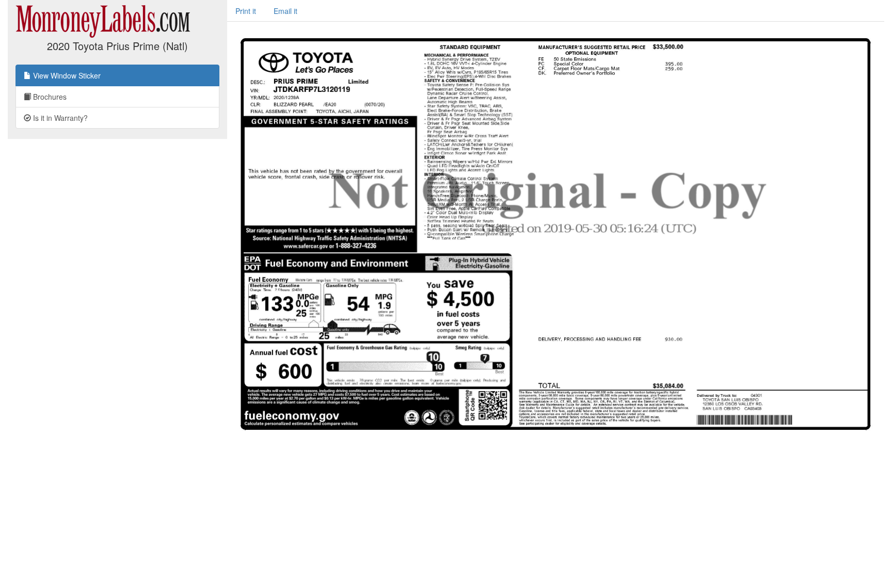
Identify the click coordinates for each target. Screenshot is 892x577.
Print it (245, 11)
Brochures (49, 96)
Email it (285, 11)
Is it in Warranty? (59, 118)
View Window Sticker (66, 75)
